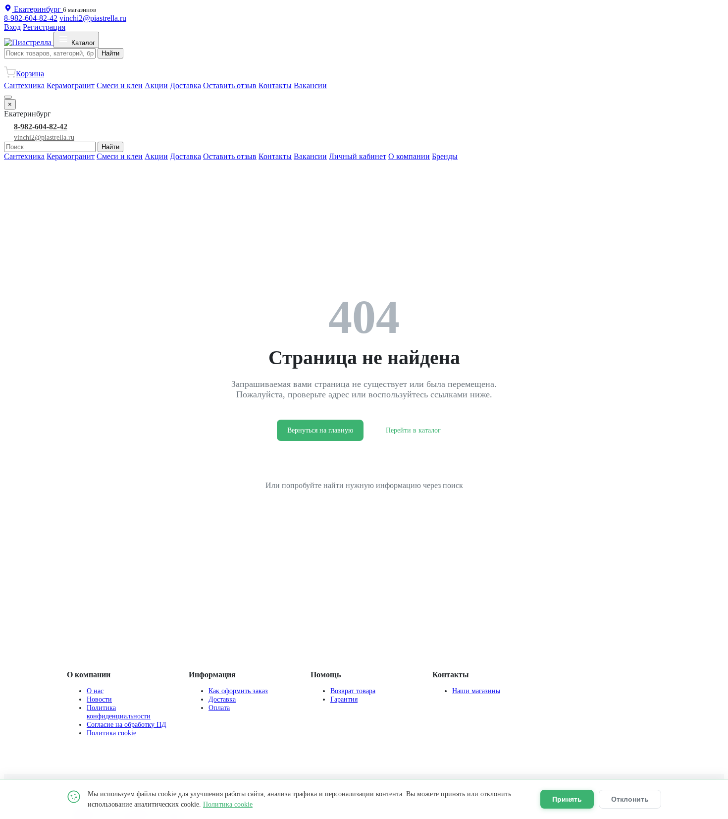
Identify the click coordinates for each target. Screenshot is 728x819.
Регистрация (44, 27)
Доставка (185, 85)
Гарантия (344, 699)
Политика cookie (111, 733)
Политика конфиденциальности (119, 712)
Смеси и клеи (120, 85)
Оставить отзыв (230, 85)
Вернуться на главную (320, 430)
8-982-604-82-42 (30, 18)
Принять (567, 799)
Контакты (275, 85)
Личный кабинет (357, 156)
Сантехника (24, 85)
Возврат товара (352, 691)
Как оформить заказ (238, 691)
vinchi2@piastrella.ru (92, 18)
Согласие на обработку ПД (126, 724)
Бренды (445, 156)
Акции (156, 85)
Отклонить (630, 799)
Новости (99, 699)
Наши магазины (476, 691)
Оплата (219, 707)
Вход (12, 27)
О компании (409, 156)
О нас (95, 691)
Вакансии (310, 85)
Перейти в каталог (413, 430)
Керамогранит (71, 85)
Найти (110, 53)
